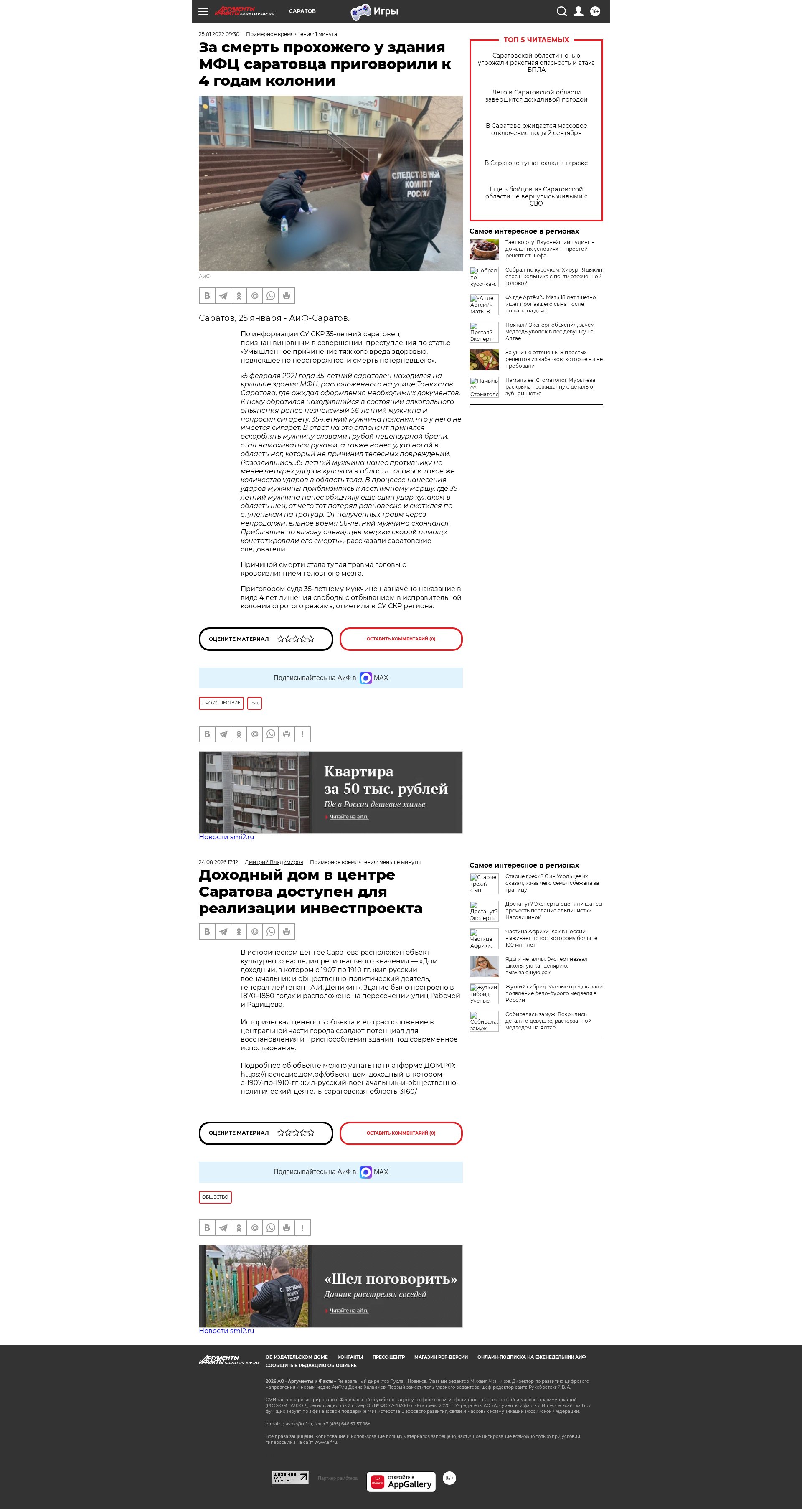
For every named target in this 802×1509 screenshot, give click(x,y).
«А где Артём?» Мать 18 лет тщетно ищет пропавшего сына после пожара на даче (550, 304)
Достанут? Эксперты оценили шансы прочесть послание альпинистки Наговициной (553, 910)
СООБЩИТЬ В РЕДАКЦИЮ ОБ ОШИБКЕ (311, 1365)
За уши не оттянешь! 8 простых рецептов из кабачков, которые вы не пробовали (554, 359)
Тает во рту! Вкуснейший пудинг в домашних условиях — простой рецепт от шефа (549, 249)
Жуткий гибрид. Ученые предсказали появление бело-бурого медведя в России (554, 993)
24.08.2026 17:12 (218, 862)
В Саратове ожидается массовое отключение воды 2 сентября (536, 129)
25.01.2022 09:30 (219, 34)
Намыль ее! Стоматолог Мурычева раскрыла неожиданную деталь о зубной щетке (550, 386)
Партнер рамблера (338, 1478)
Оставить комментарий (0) (401, 639)
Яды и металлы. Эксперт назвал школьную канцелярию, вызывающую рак (546, 966)
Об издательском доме (297, 1357)
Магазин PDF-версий (441, 1357)
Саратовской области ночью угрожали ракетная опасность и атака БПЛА (536, 63)
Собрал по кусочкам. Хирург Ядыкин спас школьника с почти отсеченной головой (553, 276)
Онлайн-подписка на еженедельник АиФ (531, 1357)
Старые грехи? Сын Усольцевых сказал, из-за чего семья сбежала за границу (552, 883)
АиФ (205, 276)
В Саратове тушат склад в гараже (536, 163)
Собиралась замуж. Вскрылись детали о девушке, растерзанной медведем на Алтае (548, 1021)
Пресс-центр (389, 1357)
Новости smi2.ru (226, 837)
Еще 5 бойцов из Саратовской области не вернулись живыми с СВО (536, 196)
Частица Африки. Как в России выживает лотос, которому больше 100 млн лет (551, 938)
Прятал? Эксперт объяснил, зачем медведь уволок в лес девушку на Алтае (549, 331)
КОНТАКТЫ (350, 1357)
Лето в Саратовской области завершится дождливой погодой (536, 96)
